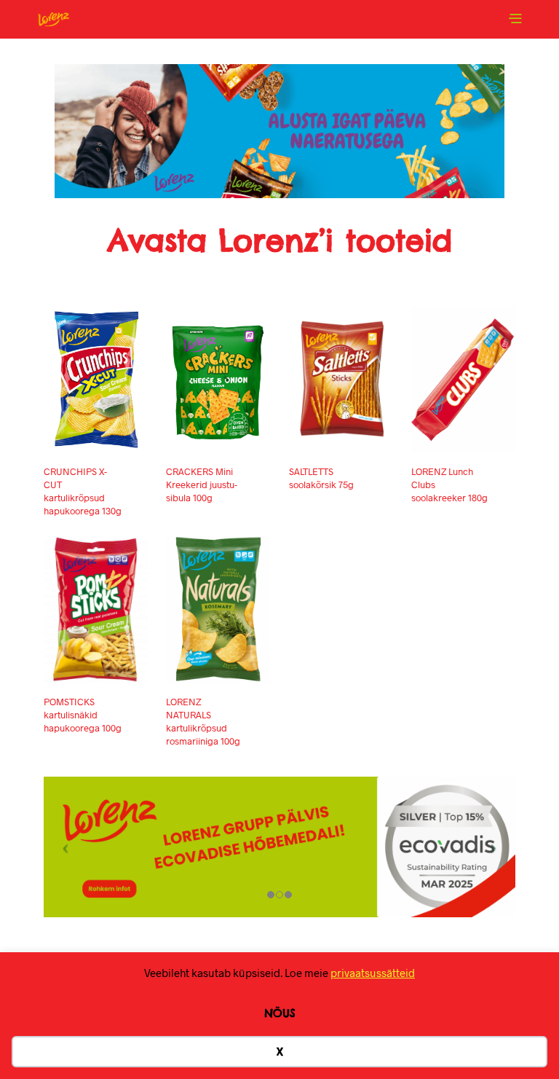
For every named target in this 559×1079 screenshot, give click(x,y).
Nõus (280, 1013)
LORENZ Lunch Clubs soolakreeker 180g (449, 484)
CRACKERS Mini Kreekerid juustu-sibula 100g (201, 484)
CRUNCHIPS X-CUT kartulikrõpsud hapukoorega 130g (83, 491)
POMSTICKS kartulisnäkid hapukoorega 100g (83, 715)
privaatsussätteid (372, 972)
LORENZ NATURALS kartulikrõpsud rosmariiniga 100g (203, 722)
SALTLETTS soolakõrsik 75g (321, 478)
